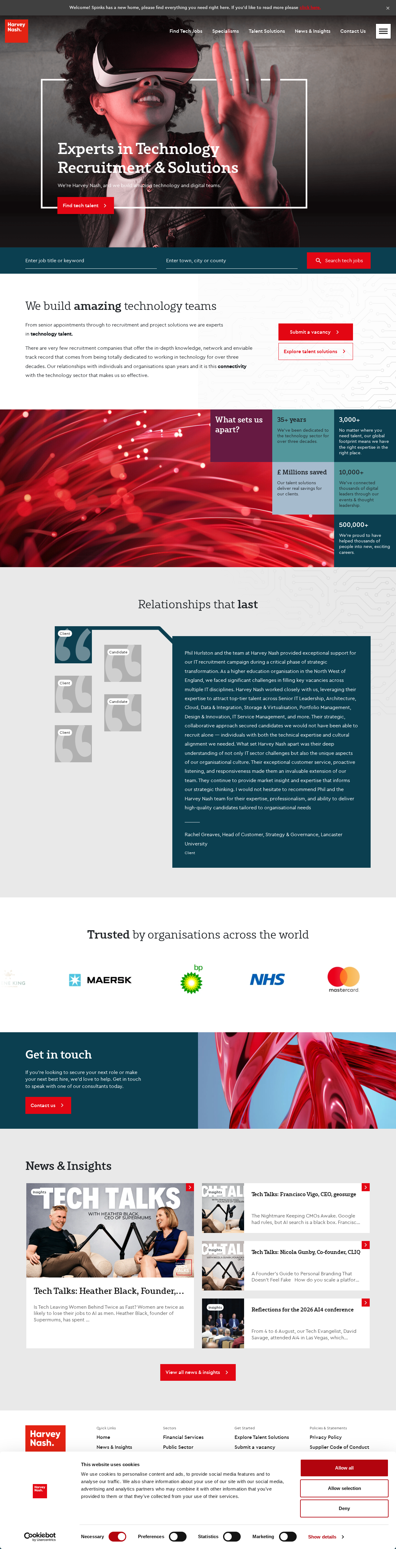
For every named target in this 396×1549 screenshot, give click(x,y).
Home (103, 1437)
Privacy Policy (326, 1437)
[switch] (178, 1537)
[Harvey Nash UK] (16, 31)
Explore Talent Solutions (262, 1437)
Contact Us (353, 31)
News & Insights (312, 31)
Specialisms (225, 31)
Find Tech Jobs (186, 31)
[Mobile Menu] (383, 31)
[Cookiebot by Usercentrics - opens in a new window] (40, 1537)
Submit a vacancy (255, 1447)
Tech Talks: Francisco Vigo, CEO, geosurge (304, 1194)
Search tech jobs (344, 260)
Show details (322, 1536)
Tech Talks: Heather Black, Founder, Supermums (105, 1296)
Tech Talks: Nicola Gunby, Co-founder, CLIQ (306, 1252)
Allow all (344, 1467)
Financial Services (183, 1437)
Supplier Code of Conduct (339, 1447)
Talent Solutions (267, 31)
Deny (344, 1508)
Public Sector (178, 1447)
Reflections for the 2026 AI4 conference (303, 1309)
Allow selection (344, 1488)
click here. (310, 7)
